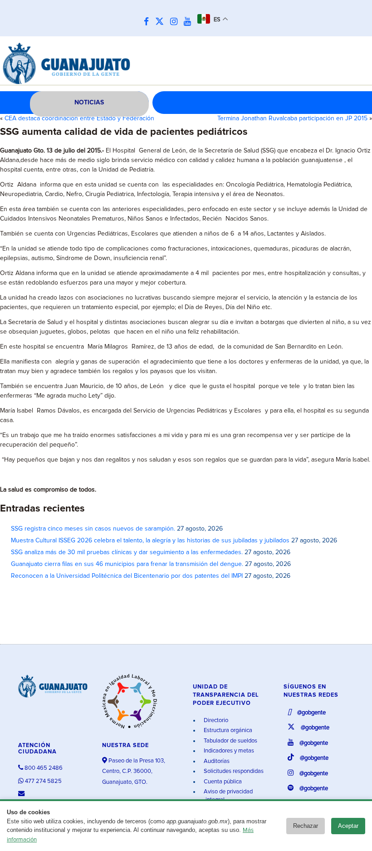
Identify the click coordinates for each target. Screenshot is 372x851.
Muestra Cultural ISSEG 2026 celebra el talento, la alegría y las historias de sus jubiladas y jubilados (150, 540)
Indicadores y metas (228, 751)
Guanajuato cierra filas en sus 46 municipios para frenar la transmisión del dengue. (127, 564)
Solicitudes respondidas (233, 771)
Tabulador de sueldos (229, 741)
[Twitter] (161, 22)
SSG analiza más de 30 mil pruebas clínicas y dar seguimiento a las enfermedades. (127, 552)
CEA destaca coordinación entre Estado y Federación (79, 118)
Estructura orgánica (227, 730)
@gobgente (311, 713)
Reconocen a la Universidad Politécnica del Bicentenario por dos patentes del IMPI (127, 576)
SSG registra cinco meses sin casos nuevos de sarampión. (93, 529)
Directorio (215, 720)
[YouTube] (190, 22)
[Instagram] (176, 22)
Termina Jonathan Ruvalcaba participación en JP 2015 (292, 118)
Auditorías (216, 761)
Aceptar (348, 825)
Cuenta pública (222, 782)
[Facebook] (148, 22)
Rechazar (305, 825)
